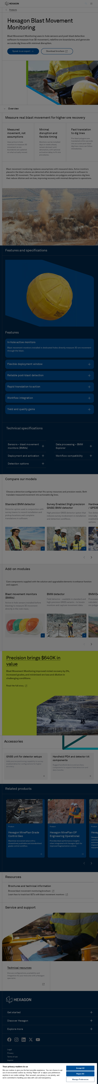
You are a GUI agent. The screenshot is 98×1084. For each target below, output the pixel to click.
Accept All (80, 1068)
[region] (48, 1073)
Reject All (80, 1074)
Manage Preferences (80, 1079)
